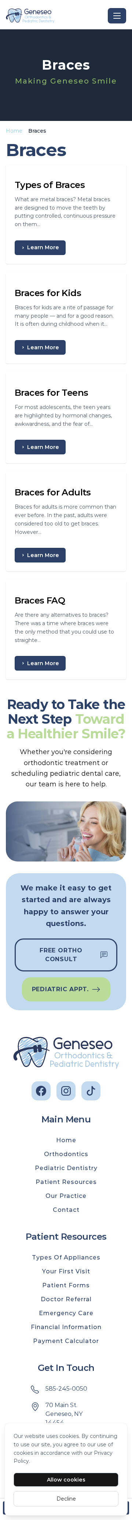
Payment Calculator (66, 1341)
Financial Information (66, 1327)
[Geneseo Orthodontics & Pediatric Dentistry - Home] (55, 15)
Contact (66, 1209)
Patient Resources (66, 1181)
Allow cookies (66, 1479)
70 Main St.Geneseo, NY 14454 (63, 1414)
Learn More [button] (43, 247)
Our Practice (66, 1195)
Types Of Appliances (66, 1257)
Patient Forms (66, 1285)
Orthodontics (66, 1154)
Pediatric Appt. (60, 989)
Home (14, 131)
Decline (66, 1498)
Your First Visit (66, 1271)
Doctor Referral (66, 1299)
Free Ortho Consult (61, 955)
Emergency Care (66, 1313)
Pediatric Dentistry (66, 1168)
